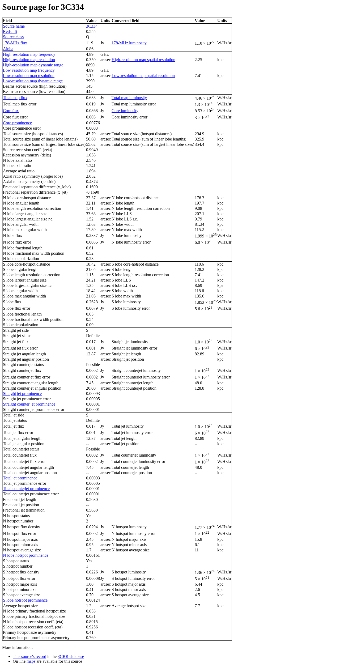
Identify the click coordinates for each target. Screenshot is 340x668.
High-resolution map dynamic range (33, 65)
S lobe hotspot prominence (25, 600)
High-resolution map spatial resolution (143, 59)
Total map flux (15, 97)
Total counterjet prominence (26, 488)
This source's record (29, 656)
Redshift (10, 31)
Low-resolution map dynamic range (33, 81)
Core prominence (17, 123)
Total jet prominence (20, 478)
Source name (14, 26)
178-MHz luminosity (129, 43)
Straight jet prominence (22, 393)
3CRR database (71, 656)
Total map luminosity (129, 97)
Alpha (8, 48)
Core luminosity (125, 110)
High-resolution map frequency (29, 54)
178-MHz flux (15, 43)
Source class (13, 37)
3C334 (91, 26)
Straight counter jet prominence (29, 404)
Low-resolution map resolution (28, 75)
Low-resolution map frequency (29, 70)
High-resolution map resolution (29, 59)
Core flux (11, 110)
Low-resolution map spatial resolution (143, 75)
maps (31, 661)
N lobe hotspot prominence (25, 555)
